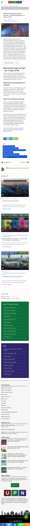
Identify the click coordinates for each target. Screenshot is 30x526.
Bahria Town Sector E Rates (10, 328)
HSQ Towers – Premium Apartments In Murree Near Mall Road (17, 440)
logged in (9, 298)
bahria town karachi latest (18, 235)
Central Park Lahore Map (9, 371)
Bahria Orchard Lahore (7, 392)
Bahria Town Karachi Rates (9, 307)
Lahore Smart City (21, 273)
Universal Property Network (10, 517)
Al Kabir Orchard (5, 414)
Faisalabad (5, 273)
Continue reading (6, 209)
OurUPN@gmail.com (10, 429)
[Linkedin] (10, 138)
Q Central (3, 401)
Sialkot (3, 274)
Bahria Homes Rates (8, 325)
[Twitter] (7, 138)
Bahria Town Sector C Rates (10, 334)
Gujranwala (11, 273)
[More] (16, 138)
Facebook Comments (13, 296)
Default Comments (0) (5, 296)
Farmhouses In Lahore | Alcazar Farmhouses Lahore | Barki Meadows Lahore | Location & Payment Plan (16, 455)
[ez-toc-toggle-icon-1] (16, 63)
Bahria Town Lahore (6, 388)
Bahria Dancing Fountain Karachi (11, 148)
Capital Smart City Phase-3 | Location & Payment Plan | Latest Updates (17, 468)
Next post (23, 162)
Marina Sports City (5, 416)
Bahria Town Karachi (13, 6)
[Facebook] (4, 138)
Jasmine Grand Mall (6, 407)
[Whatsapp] (13, 138)
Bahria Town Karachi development (11, 154)
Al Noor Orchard (5, 418)
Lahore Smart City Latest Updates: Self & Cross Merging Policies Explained (17, 461)
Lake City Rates (7, 316)
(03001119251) (5, 426)
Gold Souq (3, 405)
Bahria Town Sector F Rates (10, 319)
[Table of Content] (16, 63)
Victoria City (4, 399)
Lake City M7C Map (8, 368)
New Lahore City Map (8, 365)
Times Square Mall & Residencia (9, 412)
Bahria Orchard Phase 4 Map (10, 353)
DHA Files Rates (7, 322)
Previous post (7, 162)
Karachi (6, 6)
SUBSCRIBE (15, 485)
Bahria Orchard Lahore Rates (10, 313)
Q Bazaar (3, 403)
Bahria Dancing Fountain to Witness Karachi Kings (14, 150)
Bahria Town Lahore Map (9, 359)
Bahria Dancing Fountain (9, 146)
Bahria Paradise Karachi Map (10, 362)
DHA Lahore (4, 394)
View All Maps (7, 374)
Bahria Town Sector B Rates (10, 331)
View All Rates (7, 337)
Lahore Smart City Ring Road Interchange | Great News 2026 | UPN (18, 447)
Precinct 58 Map (7, 356)
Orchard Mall (4, 410)
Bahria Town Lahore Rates (9, 310)
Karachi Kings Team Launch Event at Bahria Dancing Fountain (15, 156)
